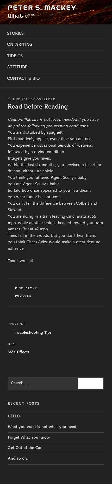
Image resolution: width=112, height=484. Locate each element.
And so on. (18, 459)
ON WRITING (20, 45)
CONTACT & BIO (23, 79)
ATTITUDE (17, 67)
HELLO (14, 416)
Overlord (46, 99)
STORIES (15, 34)
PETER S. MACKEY (42, 7)
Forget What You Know (29, 438)
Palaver (23, 296)
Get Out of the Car (24, 448)
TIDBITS (15, 56)
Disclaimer (26, 288)
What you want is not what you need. (42, 427)
